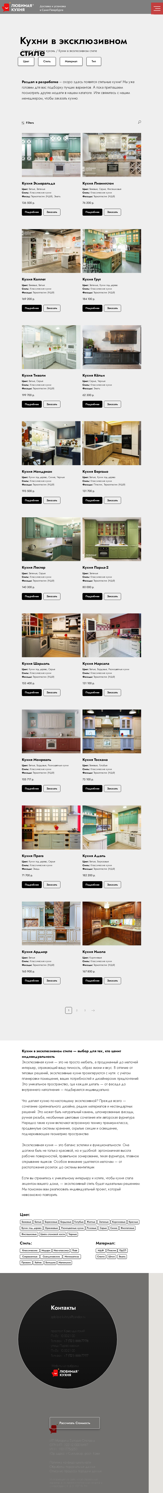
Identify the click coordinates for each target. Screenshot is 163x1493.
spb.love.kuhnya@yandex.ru (68, 1317)
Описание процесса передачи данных (76, 1471)
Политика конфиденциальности (70, 1462)
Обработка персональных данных (72, 1466)
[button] (75, 1423)
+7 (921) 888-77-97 (76, 1355)
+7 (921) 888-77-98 (76, 1341)
